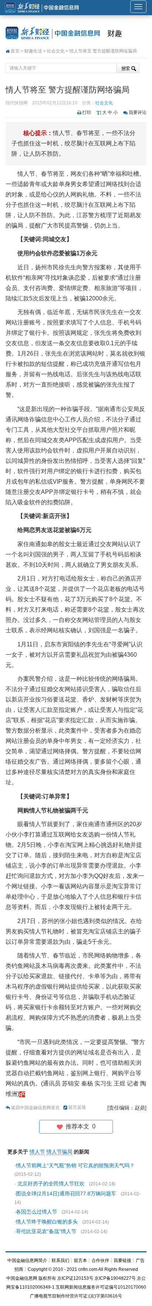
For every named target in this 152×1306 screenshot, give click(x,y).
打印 (86, 112)
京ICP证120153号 (75, 1278)
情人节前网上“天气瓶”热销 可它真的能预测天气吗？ (76, 1165)
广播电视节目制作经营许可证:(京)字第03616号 (76, 1296)
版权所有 (47, 1278)
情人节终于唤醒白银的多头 (47, 1222)
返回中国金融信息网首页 (35, 1107)
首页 (15, 51)
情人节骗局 (59, 1152)
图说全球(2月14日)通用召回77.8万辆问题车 (66, 1193)
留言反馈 (77, 1107)
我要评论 (137, 112)
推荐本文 (79, 1126)
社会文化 (56, 51)
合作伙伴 (100, 1260)
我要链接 (122, 1260)
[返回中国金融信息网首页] (22, 1094)
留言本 (80, 1260)
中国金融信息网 (21, 1278)
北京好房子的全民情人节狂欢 (50, 1183)
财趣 (114, 33)
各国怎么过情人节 (36, 1212)
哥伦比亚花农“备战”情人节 (46, 1231)
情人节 (37, 1152)
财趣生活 (33, 51)
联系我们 (60, 1260)
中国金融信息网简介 (27, 1260)
